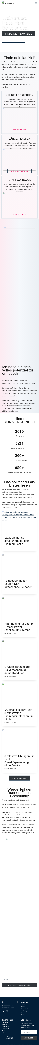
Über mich (5, 1022)
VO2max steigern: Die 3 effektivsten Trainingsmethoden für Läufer (18, 714)
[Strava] (3, 1011)
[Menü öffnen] (35, 3)
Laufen (23, 1004)
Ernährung (24, 1011)
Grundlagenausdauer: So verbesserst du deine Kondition (18, 670)
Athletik (23, 1006)
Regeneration (25, 1013)
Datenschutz (5, 1028)
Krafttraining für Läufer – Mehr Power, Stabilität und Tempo (18, 626)
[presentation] (19, 522)
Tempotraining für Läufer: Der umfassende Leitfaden (18, 583)
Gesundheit (24, 1009)
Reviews (23, 1015)
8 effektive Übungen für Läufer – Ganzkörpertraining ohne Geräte (19, 761)
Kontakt (4, 1024)
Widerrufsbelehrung (8, 1033)
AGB (3, 1030)
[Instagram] (7, 1011)
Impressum (5, 1026)
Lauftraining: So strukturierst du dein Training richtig (17, 540)
